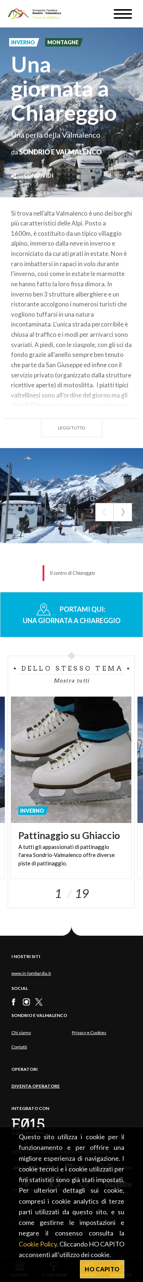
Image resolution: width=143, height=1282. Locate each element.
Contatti (19, 1047)
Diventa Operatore (35, 1086)
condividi (39, 176)
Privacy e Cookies (89, 1032)
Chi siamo (21, 1032)
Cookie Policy (38, 1244)
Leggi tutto (71, 428)
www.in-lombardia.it (31, 973)
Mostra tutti (71, 680)
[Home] (38, 14)
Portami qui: (72, 615)
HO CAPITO (102, 1269)
